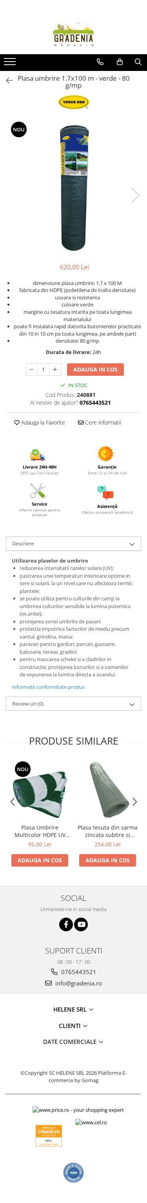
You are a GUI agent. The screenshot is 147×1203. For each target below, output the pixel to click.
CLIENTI (70, 1026)
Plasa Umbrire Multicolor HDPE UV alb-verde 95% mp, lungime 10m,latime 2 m (40, 831)
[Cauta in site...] (138, 62)
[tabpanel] (73, 187)
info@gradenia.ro (78, 983)
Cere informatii (102, 422)
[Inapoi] (6, 80)
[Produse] (11, 64)
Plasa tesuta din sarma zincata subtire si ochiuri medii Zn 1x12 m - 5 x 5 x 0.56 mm (108, 831)
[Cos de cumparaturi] (119, 62)
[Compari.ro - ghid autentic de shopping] (73, 1173)
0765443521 (78, 972)
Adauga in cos (95, 369)
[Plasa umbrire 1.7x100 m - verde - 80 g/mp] (73, 187)
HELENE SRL (70, 1009)
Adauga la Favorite (42, 422)
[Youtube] (81, 924)
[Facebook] (66, 924)
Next (135, 195)
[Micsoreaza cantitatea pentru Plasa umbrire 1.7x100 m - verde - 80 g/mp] (32, 369)
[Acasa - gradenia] (73, 34)
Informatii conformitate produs (48, 686)
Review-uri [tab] (28, 703)
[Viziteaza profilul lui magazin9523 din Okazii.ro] (49, 1135)
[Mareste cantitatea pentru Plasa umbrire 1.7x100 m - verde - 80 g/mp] (55, 369)
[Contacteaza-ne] (100, 62)
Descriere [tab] (23, 543)
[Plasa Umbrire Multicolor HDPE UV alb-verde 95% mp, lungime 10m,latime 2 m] (40, 790)
